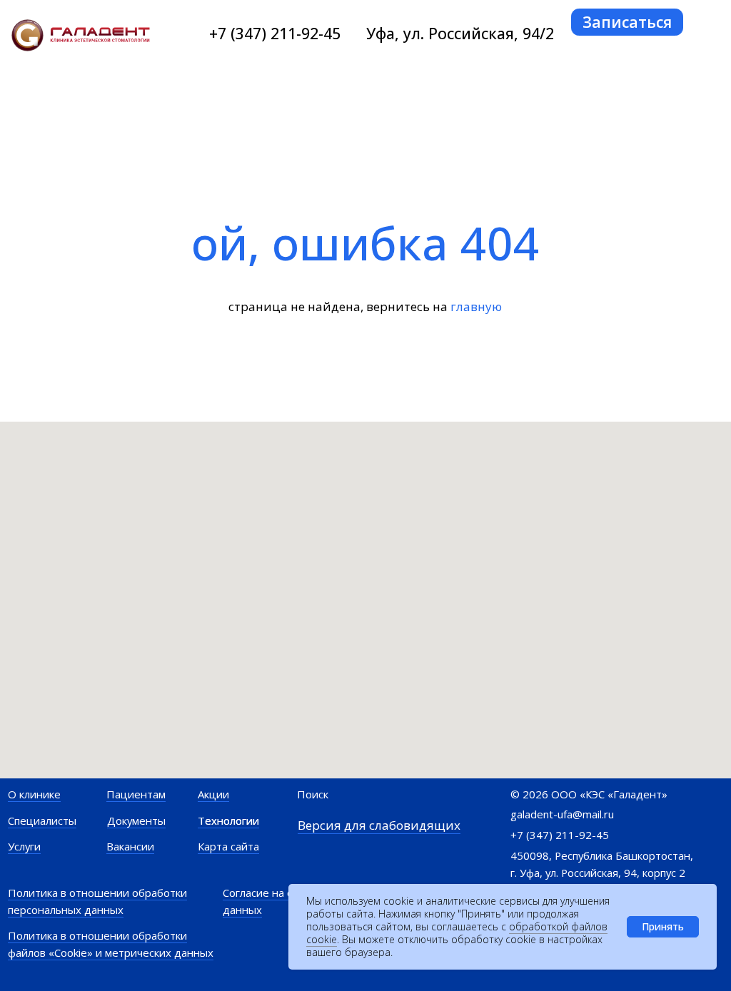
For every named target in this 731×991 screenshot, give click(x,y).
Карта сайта (228, 846)
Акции (213, 794)
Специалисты (42, 820)
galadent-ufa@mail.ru (562, 814)
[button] (627, 22)
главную (476, 306)
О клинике (34, 794)
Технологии (228, 820)
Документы (136, 820)
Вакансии (130, 846)
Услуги (24, 846)
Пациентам (136, 794)
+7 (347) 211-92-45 (275, 33)
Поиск (312, 794)
